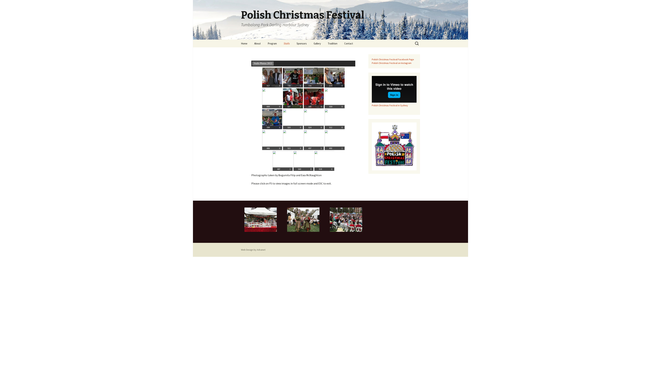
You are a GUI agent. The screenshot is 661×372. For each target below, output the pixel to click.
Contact (348, 43)
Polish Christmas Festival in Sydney (390, 105)
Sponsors (302, 43)
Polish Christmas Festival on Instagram (391, 63)
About (257, 43)
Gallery (317, 43)
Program (272, 43)
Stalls (287, 43)
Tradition (332, 43)
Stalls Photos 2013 (263, 63)
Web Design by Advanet (253, 249)
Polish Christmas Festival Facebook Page (393, 59)
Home (244, 43)
